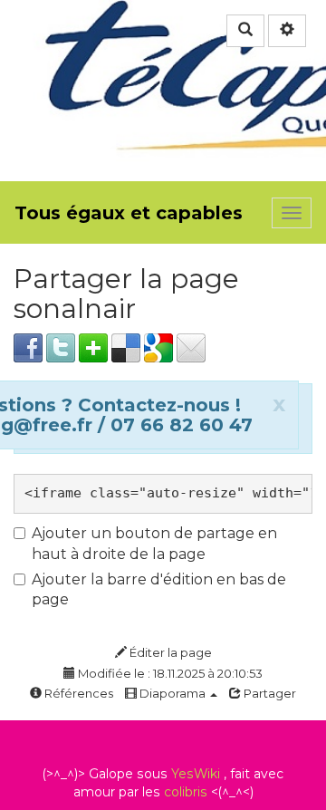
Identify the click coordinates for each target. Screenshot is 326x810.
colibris (185, 792)
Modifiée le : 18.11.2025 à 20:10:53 (169, 673)
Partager (268, 693)
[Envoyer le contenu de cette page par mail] (191, 346)
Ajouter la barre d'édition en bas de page (159, 590)
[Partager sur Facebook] (28, 346)
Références (77, 693)
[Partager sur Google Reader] (158, 346)
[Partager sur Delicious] (125, 346)
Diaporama (172, 693)
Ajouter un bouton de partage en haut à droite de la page (154, 544)
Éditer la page (169, 652)
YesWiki (195, 774)
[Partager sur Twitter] (60, 346)
